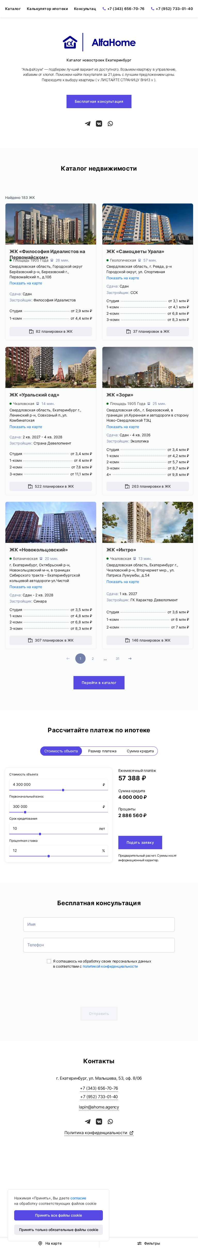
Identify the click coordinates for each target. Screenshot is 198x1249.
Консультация (87, 8)
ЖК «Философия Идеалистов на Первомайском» (47, 254)
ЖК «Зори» (119, 394)
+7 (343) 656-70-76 (126, 8)
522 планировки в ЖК (54, 486)
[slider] (58, 790)
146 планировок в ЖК (151, 640)
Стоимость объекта (61, 751)
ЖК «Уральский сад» (34, 394)
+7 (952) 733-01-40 (174, 8)
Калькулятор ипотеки (47, 8)
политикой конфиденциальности (110, 966)
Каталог (13, 8)
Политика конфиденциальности (95, 1132)
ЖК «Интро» (121, 549)
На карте (53, 1243)
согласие (78, 1198)
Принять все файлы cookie (58, 1215)
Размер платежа (102, 751)
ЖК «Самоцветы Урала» (135, 251)
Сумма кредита (140, 751)
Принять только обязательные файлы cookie (58, 1229)
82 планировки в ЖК (54, 331)
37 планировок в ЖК (151, 331)
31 (117, 658)
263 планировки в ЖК (151, 486)
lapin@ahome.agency (99, 1106)
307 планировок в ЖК (54, 640)
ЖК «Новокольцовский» (39, 549)
